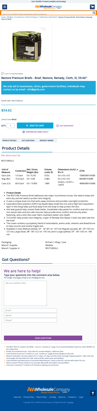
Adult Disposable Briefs (48, 17)
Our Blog (52, 397)
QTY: (3, 125)
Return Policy (42, 397)
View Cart (17, 397)
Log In (81, 397)
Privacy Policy (29, 397)
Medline (10, 17)
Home (3, 17)
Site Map (70, 402)
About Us (61, 397)
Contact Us (72, 397)
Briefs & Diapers (32, 17)
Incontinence (19, 17)
